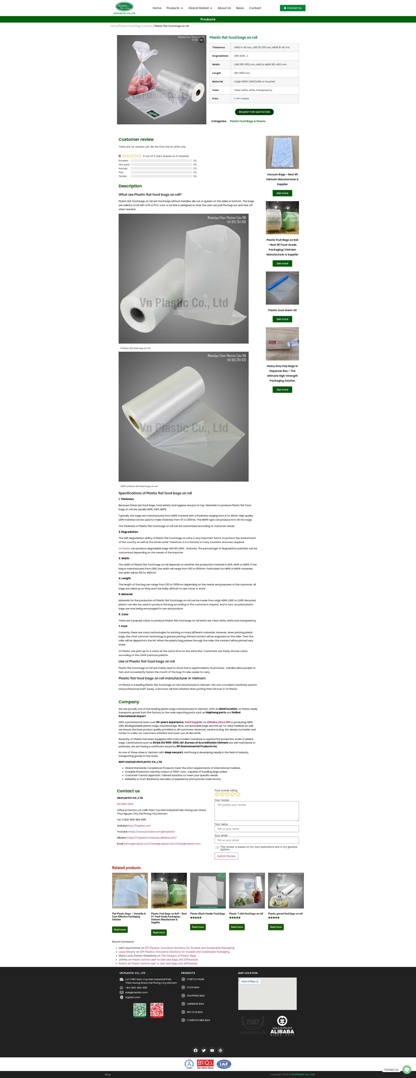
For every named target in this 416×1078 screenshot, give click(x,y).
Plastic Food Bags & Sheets (136, 26)
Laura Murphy (127, 951)
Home (114, 26)
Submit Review (226, 856)
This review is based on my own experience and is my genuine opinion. (258, 848)
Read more (120, 929)
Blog (107, 1074)
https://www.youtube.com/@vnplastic (152, 831)
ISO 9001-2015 (125, 804)
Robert (123, 963)
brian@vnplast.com (189, 843)
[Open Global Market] (211, 8)
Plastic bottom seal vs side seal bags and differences (165, 959)
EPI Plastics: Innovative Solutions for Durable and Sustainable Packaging (189, 947)
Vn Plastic (124, 548)
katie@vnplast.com (163, 843)
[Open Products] (181, 8)
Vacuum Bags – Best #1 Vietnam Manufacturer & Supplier (282, 179)
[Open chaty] (407, 1069)
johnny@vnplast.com (137, 843)
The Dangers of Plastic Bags (178, 955)
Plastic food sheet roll (282, 310)
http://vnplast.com (139, 825)
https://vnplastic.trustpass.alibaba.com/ (151, 837)
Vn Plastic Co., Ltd (303, 1074)
